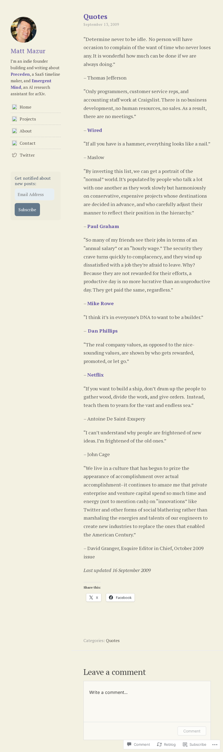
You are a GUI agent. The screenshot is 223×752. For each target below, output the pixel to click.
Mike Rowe (100, 303)
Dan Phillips (102, 330)
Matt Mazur (28, 51)
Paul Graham (103, 226)
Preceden (20, 74)
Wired (94, 130)
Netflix (95, 374)
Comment (191, 731)
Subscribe (27, 209)
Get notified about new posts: (33, 180)
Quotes (113, 640)
